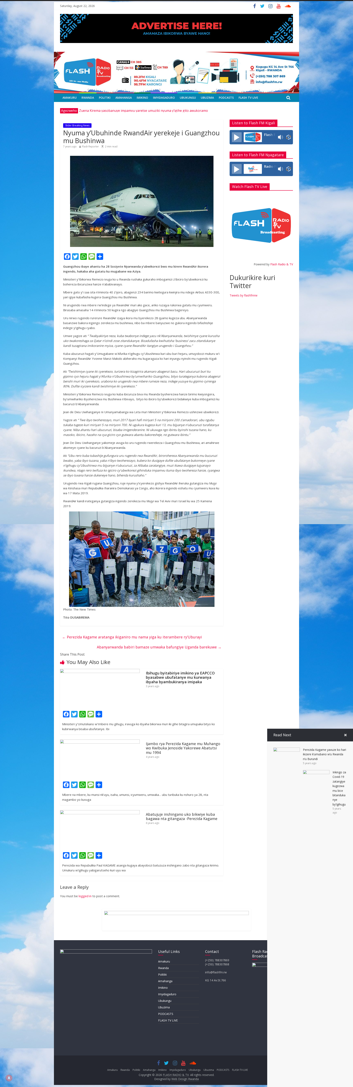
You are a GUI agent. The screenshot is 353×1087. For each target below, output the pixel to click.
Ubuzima (207, 98)
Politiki (105, 98)
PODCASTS (226, 98)
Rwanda (88, 98)
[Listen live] (237, 137)
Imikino (142, 98)
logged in (85, 896)
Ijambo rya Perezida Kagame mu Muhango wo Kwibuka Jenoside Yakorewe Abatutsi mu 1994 (183, 748)
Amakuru (70, 98)
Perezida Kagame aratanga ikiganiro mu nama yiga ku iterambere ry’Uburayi (132, 637)
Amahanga (123, 98)
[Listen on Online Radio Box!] (288, 137)
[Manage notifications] (9, 1078)
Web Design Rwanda (185, 1079)
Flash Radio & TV (281, 264)
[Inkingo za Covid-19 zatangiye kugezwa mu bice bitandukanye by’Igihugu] (316, 772)
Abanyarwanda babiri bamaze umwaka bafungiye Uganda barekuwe (159, 647)
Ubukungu (188, 98)
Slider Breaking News (77, 125)
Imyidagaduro (164, 98)
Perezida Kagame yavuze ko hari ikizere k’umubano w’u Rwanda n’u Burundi (324, 754)
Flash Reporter (90, 146)
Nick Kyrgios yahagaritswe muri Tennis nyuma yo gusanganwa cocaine (133, 110)
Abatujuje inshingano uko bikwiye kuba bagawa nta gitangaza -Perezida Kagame (181, 816)
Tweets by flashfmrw (243, 295)
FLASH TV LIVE (248, 98)
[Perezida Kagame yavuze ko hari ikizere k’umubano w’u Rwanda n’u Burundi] (286, 750)
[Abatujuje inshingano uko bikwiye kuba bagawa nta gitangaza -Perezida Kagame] (100, 812)
